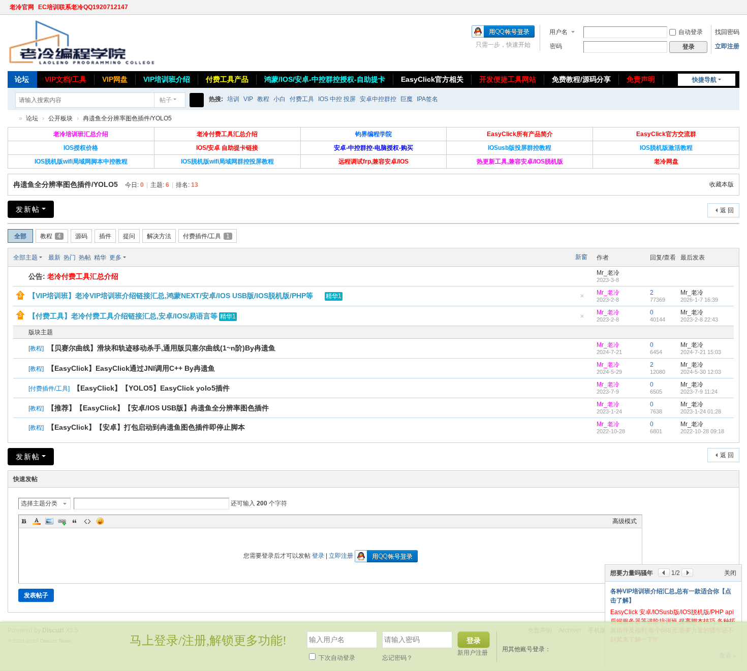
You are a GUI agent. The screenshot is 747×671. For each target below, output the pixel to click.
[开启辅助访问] (725, 7)
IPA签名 (427, 99)
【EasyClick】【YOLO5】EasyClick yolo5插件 (151, 388)
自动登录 (690, 32)
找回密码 (727, 32)
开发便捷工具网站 (507, 79)
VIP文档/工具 (65, 79)
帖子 (166, 100)
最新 (54, 257)
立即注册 (727, 46)
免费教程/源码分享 (581, 79)
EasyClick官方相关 (432, 79)
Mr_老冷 (608, 272)
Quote (75, 521)
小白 (279, 99)
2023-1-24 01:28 (700, 411)
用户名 (558, 32)
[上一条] (664, 572)
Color (37, 521)
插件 (105, 236)
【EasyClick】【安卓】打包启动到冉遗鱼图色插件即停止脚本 (146, 427)
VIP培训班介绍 (166, 79)
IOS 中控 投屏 (337, 99)
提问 (129, 236)
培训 (233, 99)
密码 (556, 46)
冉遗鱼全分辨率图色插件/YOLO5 (127, 118)
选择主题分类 (39, 503)
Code (87, 521)
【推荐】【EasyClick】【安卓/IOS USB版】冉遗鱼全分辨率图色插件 (158, 408)
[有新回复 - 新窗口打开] (21, 349)
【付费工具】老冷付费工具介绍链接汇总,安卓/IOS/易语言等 (122, 316)
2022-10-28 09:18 (702, 431)
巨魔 (406, 99)
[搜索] (197, 100)
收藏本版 (721, 184)
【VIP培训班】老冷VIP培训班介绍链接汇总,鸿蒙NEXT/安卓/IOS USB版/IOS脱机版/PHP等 (170, 296)
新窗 (581, 257)
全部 (20, 236)
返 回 (727, 210)
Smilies (100, 521)
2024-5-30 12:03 (700, 372)
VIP (248, 99)
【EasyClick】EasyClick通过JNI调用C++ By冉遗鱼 (131, 368)
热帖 (85, 257)
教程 (263, 99)
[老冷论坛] (81, 42)
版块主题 (40, 332)
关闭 (730, 573)
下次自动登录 (336, 657)
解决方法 (159, 236)
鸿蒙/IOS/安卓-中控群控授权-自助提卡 (324, 79)
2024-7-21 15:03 (700, 352)
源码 (81, 236)
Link (62, 521)
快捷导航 (704, 79)
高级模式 (624, 521)
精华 (100, 257)
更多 (115, 257)
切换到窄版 (734, 11)
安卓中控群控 (378, 99)
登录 (318, 555)
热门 (70, 257)
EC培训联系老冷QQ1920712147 (83, 7)
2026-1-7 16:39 (699, 300)
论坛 (22, 79)
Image (49, 521)
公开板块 (60, 118)
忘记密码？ (397, 657)
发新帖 (28, 209)
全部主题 (25, 257)
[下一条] (687, 572)
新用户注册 (472, 652)
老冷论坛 (12, 118)
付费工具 (302, 99)
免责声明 (641, 79)
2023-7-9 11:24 (699, 392)
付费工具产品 (227, 79)
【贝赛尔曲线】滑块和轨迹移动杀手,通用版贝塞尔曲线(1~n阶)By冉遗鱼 (161, 348)
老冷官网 (22, 7)
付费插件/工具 (206, 236)
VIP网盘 (115, 79)
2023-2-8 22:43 (699, 319)
